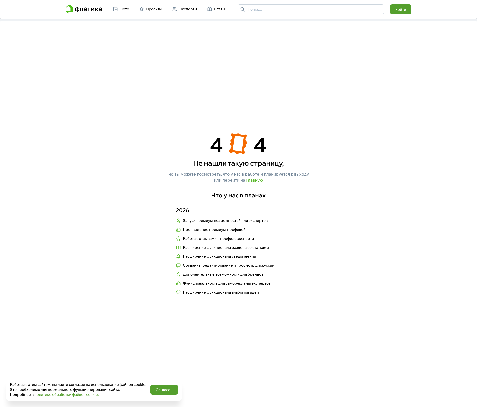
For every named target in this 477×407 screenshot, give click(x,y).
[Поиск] (243, 9)
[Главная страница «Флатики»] (84, 9)
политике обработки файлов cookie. (66, 394)
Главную (254, 180)
